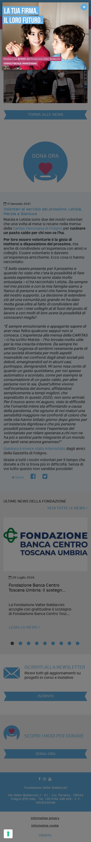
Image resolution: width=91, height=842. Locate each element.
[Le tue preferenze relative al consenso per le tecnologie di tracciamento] (8, 833)
